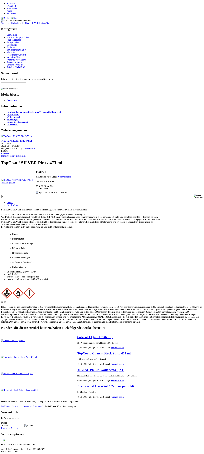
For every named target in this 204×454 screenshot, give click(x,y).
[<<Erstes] (5, 406)
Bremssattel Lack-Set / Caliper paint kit (105, 386)
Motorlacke (12, 45)
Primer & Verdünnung (16, 60)
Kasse (9, 11)
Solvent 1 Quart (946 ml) (95, 337)
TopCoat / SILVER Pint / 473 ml (36, 23)
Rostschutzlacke (14, 40)
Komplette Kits (13, 57)
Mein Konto (12, 8)
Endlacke (15, 23)
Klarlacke (11, 52)
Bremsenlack (12, 35)
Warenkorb (11, 6)
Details (10, 202)
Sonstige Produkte (15, 65)
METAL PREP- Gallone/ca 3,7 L (100, 370)
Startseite (11, 3)
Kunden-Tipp (12, 205)
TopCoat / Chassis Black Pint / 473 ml (104, 353)
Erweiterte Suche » (9, 428)
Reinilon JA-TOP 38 (16, 67)
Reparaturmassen (14, 62)
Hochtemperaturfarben (16, 55)
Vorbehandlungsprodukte (18, 37)
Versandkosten (29, 148)
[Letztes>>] (38, 406)
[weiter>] (27, 406)
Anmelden (11, 13)
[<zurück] (16, 406)
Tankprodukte (13, 42)
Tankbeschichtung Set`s (17, 50)
